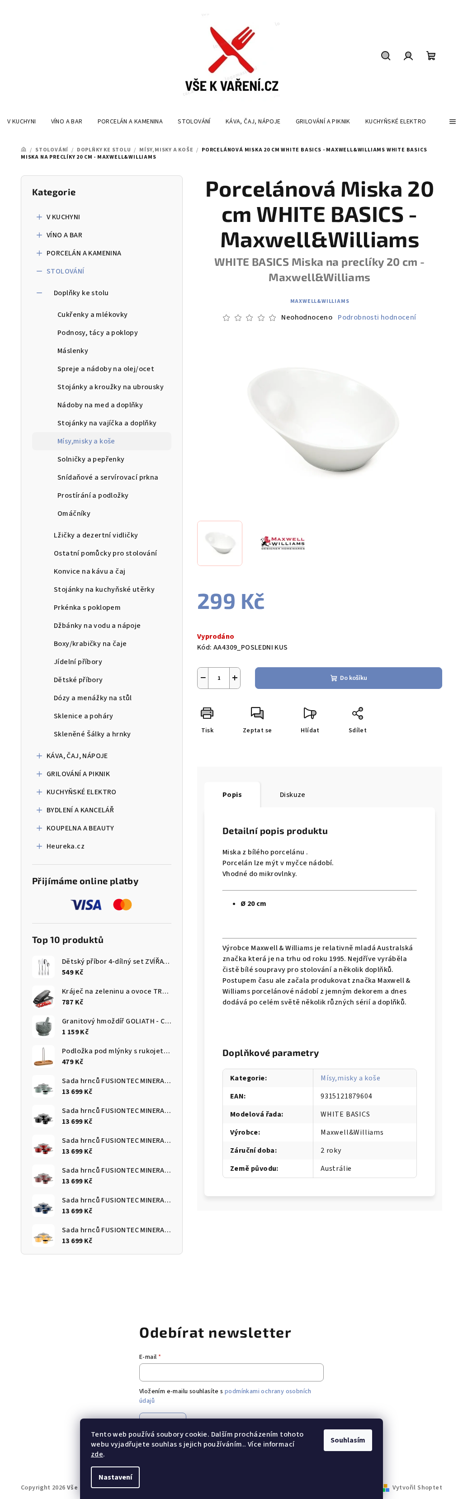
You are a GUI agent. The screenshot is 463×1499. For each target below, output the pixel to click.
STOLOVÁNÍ (66, 271)
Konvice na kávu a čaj (89, 571)
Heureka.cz (66, 846)
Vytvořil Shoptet (417, 1487)
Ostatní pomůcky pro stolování (105, 553)
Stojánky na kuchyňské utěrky (104, 589)
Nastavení (115, 1477)
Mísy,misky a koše (86, 441)
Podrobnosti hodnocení (377, 317)
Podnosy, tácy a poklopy (97, 333)
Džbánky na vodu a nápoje (97, 626)
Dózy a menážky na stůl (93, 698)
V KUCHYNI (63, 217)
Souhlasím (348, 1440)
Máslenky (72, 351)
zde (97, 1454)
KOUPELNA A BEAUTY (80, 828)
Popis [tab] (232, 795)
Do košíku (353, 678)
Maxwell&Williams (320, 301)
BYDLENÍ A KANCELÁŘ (80, 810)
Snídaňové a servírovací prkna (108, 477)
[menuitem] (21, 121)
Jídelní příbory (78, 662)
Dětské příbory (78, 680)
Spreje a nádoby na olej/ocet (105, 369)
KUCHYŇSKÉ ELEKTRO (82, 792)
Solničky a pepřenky (91, 459)
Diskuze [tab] (293, 795)
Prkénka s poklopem (87, 608)
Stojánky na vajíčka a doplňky (107, 423)
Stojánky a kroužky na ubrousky (110, 387)
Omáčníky (73, 514)
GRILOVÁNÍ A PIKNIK (78, 774)
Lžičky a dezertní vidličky (96, 535)
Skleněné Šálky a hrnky (92, 734)
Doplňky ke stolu (81, 293)
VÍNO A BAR (64, 235)
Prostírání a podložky (92, 495)
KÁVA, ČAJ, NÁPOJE (77, 756)
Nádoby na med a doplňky (100, 405)
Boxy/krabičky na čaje (90, 644)
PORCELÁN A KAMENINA (84, 253)
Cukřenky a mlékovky (92, 315)
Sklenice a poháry (83, 716)
